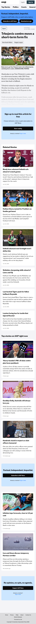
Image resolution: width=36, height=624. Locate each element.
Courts (24, 7)
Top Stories (5, 7)
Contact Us (28, 615)
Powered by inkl (18, 619)
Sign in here (23, 133)
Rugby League (19, 42)
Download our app (26, 21)
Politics (16, 7)
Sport (4, 28)
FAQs (17, 615)
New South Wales (7, 42)
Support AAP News (18, 588)
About (21, 615)
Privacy (12, 615)
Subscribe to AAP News (10, 21)
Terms (6, 615)
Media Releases (18, 617)
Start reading (18, 128)
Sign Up (30, 2)
